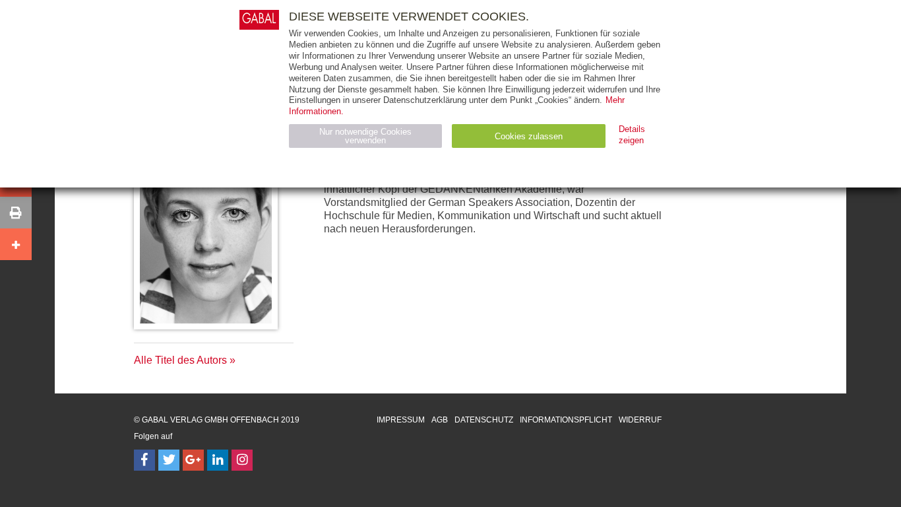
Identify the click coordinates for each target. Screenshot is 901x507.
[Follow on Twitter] (168, 460)
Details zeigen (632, 134)
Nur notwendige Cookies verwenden (365, 136)
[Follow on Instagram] (242, 460)
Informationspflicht (566, 419)
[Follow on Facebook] (144, 460)
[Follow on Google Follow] (193, 460)
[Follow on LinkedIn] (217, 460)
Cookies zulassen (529, 136)
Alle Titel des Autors (180, 360)
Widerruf (640, 419)
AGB (439, 419)
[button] (16, 212)
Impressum (401, 419)
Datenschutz (483, 419)
